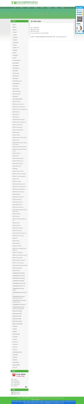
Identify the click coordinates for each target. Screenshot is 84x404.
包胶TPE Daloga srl (16, 132)
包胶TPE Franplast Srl (16, 153)
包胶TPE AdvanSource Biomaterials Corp (20, 109)
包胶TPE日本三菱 (16, 73)
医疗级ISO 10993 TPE (36, 402)
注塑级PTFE (42, 402)
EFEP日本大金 (15, 341)
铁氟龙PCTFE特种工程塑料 (17, 323)
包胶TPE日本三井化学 (16, 93)
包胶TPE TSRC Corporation (18, 257)
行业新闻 (35, 7)
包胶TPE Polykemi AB (16, 213)
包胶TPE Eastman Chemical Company (19, 137)
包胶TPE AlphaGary (16, 111)
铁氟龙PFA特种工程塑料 (17, 318)
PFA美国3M (15, 331)
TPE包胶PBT (52, 401)
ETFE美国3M (15, 326)
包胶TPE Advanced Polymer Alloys (19, 106)
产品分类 (28, 7)
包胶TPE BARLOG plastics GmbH (19, 119)
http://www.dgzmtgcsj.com (61, 36)
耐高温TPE (15, 29)
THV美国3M (15, 339)
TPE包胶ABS (15, 50)
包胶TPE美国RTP (16, 75)
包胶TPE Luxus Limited (17, 181)
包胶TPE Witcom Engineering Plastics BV (20, 265)
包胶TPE (14, 24)
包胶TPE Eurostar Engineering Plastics (20, 146)
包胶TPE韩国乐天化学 (16, 91)
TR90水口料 (15, 367)
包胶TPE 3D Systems (16, 101)
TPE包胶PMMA (15, 42)
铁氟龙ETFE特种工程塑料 (17, 321)
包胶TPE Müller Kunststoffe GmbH (19, 189)
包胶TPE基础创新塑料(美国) (18, 99)
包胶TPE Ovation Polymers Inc (18, 207)
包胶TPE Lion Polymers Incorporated (19, 173)
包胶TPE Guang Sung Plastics (18, 158)
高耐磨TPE (15, 27)
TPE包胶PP (15, 32)
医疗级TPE (15, 57)
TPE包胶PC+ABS (16, 47)
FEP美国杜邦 (15, 357)
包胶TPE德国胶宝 (16, 65)
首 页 (15, 7)
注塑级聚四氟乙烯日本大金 (17, 352)
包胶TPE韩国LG (15, 78)
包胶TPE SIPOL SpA (16, 243)
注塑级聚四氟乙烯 (48, 402)
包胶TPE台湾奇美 (16, 88)
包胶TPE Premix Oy (16, 222)
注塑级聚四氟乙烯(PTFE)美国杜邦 (19, 273)
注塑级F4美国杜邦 (16, 362)
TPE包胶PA (15, 34)
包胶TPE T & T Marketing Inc (18, 252)
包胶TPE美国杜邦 (16, 63)
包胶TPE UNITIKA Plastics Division (19, 260)
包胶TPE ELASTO (16, 140)
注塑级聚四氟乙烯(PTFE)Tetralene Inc (19, 304)
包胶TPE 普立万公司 (16, 270)
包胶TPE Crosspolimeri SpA (18, 127)
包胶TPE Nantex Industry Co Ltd (18, 191)
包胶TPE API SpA (16, 114)
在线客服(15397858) (16, 392)
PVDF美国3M (15, 336)
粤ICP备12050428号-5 (35, 399)
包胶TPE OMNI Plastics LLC (18, 204)
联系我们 (62, 7)
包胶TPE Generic (16, 155)
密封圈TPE (28, 401)
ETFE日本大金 (15, 344)
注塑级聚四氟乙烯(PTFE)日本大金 (19, 275)
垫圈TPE (24, 401)
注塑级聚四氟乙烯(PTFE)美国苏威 (19, 278)
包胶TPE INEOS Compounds (18, 163)
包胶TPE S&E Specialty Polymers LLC (19, 233)
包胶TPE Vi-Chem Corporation (18, 262)
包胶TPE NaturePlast (16, 194)
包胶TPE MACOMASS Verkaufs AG (19, 184)
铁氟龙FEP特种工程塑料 (17, 316)
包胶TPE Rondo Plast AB (17, 230)
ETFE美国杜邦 (15, 354)
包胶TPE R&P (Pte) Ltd (17, 225)
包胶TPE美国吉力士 (16, 68)
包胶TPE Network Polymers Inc (18, 196)
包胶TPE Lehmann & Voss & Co (18, 171)
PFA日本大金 (15, 349)
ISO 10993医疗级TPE (16, 60)
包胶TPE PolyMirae (16, 216)
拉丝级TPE (15, 52)
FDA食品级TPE (15, 55)
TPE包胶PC (15, 45)
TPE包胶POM (15, 37)
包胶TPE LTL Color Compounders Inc (19, 176)
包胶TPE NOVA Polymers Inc (18, 202)
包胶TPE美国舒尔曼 (16, 83)
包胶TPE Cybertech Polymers (18, 129)
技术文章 (42, 7)
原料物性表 (49, 7)
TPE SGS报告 (53, 402)
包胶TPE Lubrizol (16, 178)
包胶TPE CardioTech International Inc (19, 122)
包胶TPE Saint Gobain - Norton (18, 235)
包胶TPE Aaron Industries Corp (18, 104)
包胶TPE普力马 (15, 96)
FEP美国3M (15, 329)
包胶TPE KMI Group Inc (17, 166)
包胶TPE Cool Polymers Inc (17, 124)
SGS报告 (55, 7)
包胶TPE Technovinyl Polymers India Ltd (20, 255)
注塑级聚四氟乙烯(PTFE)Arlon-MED (19, 283)
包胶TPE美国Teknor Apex (17, 81)
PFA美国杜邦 (15, 359)
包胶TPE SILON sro (16, 240)
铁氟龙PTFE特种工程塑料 (17, 313)
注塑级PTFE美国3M (16, 334)
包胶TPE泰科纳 (15, 86)
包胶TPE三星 (15, 238)
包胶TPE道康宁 (15, 70)
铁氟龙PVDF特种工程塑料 (17, 311)
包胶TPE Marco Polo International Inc (19, 186)
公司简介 (21, 7)
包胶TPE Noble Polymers (17, 199)
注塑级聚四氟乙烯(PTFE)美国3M (18, 280)
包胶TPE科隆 (15, 168)
